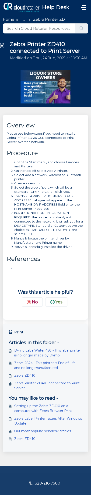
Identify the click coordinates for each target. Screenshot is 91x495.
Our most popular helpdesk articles (42, 431)
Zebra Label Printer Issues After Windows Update (48, 420)
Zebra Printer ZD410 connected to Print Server (47, 385)
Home (8, 19)
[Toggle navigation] (83, 7)
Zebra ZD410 (24, 375)
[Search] (81, 28)
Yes (59, 302)
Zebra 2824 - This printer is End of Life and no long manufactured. (45, 365)
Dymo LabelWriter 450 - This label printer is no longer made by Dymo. (47, 352)
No (35, 302)
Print (19, 332)
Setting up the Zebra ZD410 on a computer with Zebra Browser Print (43, 408)
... (24, 19)
